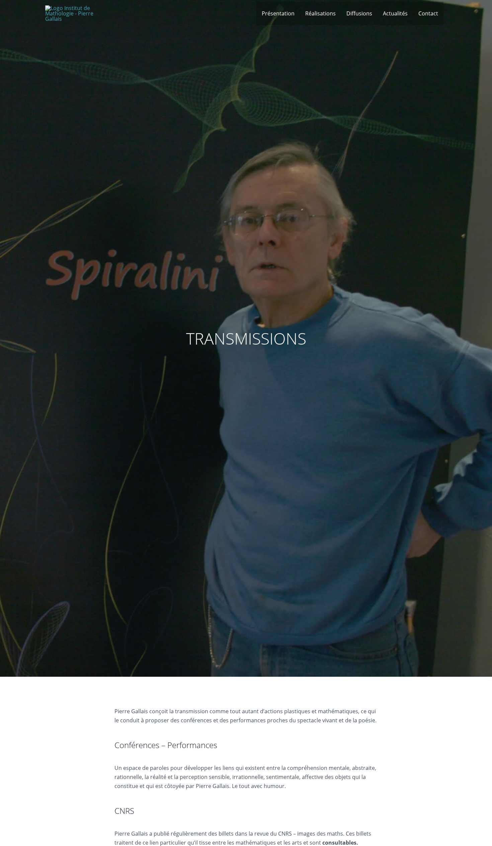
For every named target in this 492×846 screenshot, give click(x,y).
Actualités (395, 13)
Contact (428, 13)
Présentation (278, 13)
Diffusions (359, 13)
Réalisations (320, 13)
